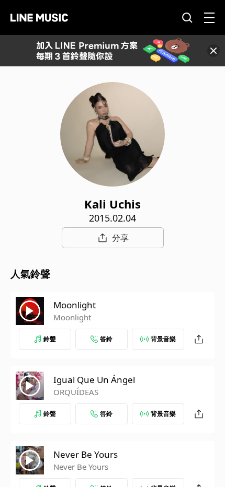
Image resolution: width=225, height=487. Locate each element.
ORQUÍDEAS (75, 392)
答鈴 (106, 338)
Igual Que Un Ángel (94, 380)
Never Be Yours (85, 454)
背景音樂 (163, 338)
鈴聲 (49, 338)
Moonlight (74, 305)
